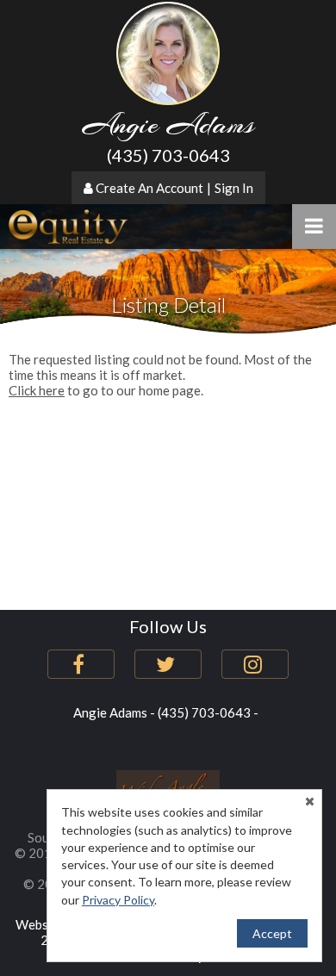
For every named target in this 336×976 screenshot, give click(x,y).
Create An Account (149, 188)
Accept (272, 933)
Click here (37, 390)
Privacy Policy (118, 899)
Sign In (234, 188)
